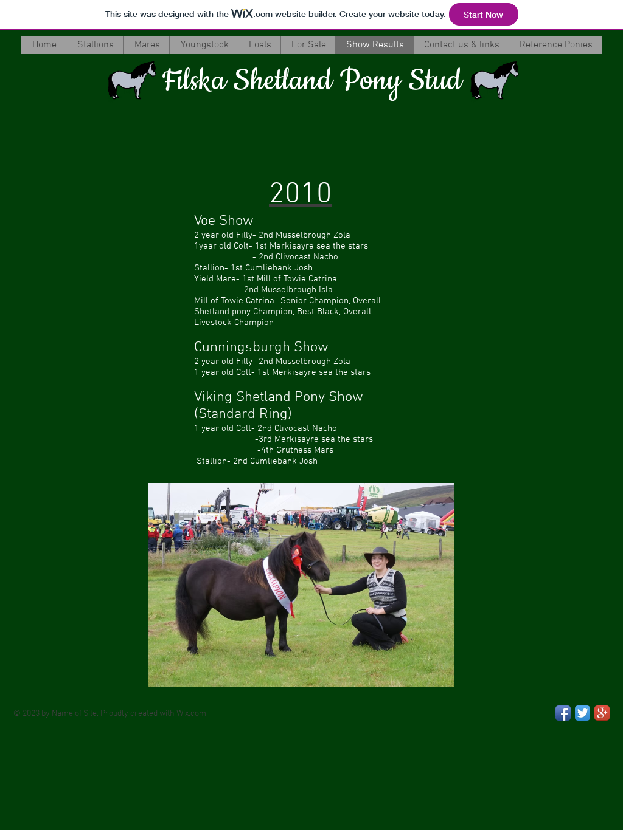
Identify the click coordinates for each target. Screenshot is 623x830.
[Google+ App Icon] (602, 713)
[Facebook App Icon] (563, 713)
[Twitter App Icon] (582, 713)
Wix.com (191, 713)
